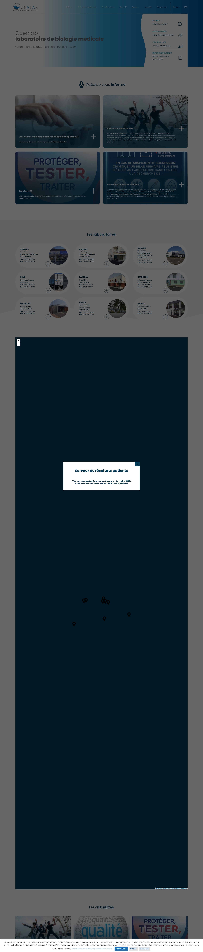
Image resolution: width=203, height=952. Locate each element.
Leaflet (159, 888)
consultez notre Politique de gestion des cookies (92, 948)
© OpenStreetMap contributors (178, 888)
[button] (18, 340)
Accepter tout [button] (121, 949)
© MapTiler (166, 888)
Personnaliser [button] (144, 949)
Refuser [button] (133, 949)
